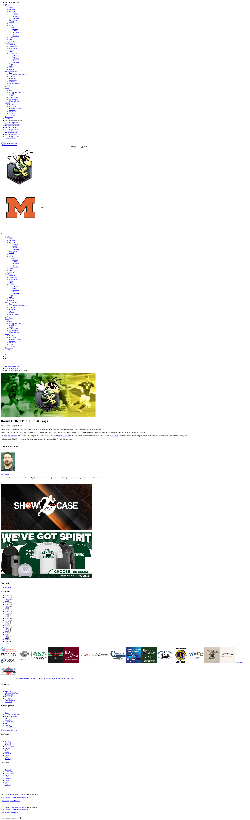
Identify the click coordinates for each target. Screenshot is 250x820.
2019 (6, 608)
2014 (6, 617)
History (8, 89)
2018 (6, 609)
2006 (6, 631)
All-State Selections (15, 92)
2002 (6, 638)
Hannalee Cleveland (63, 436)
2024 (6, 599)
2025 (6, 597)
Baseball (11, 8)
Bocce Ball (13, 11)
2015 (6, 615)
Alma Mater (12, 94)
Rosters (14, 15)
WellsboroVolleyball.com (12, 134)
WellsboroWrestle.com (12, 136)
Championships (13, 99)
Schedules (15, 16)
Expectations (13, 80)
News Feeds (12, 106)
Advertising (12, 110)
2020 (6, 606)
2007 (6, 629)
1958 (6, 643)
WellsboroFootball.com (12, 125)
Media (7, 103)
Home (6, 4)
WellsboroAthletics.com (12, 2)
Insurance (12, 81)
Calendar (7, 118)
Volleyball (12, 67)
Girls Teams (9, 43)
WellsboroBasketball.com (12, 124)
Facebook (12, 113)
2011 (6, 622)
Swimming (13, 27)
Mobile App (12, 111)
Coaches (15, 13)
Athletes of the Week (15, 108)
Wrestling (11, 41)
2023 (6, 601)
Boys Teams (9, 6)
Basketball (12, 9)
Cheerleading (13, 46)
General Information (11, 716)
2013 (6, 618)
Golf (10, 23)
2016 (6, 613)
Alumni (11, 96)
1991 (6, 641)
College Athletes (14, 101)
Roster (14, 57)
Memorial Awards (14, 83)
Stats (13, 34)
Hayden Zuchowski (11, 436)
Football (11, 22)
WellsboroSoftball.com (12, 129)
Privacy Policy (5, 797)
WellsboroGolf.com (11, 127)
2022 (6, 602)
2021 (6, 604)
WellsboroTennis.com (11, 131)
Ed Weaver (5, 474)
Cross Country (13, 20)
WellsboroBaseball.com (12, 122)
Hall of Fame (9, 87)
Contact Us (14, 797)
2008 (6, 627)
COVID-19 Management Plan (18, 74)
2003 (6, 636)
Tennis (11, 37)
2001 (6, 639)
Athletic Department (11, 71)
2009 (6, 625)
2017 (6, 611)
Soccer (11, 25)
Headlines (15, 18)
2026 (6, 595)
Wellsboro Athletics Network (14, 120)
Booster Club (9, 117)
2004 (6, 634)
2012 (6, 620)
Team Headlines (10, 700)
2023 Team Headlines (11, 368)
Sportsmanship (23, 797)
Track (10, 39)
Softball (11, 52)
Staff (10, 85)
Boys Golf (8, 587)
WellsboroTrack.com (11, 133)
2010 (6, 624)
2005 (6, 632)
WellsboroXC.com (10, 138)
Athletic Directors (14, 97)
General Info (12, 78)
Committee (12, 76)
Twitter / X (12, 115)
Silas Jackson (115, 436)
